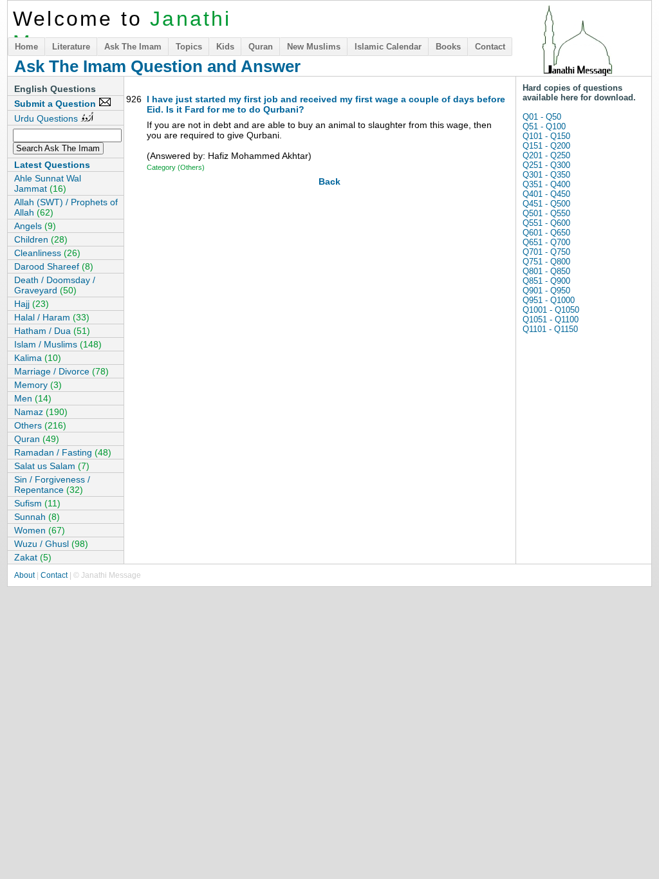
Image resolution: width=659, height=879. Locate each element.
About (24, 575)
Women (39, 530)
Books (448, 46)
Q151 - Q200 (546, 146)
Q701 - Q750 (546, 252)
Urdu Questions (47, 118)
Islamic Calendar (388, 46)
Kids (225, 46)
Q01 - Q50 (542, 117)
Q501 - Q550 (546, 213)
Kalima (37, 358)
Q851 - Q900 (546, 281)
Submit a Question (56, 103)
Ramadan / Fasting (62, 452)
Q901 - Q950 (546, 290)
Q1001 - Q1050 (551, 310)
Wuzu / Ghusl (51, 544)
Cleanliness (47, 253)
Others (40, 425)
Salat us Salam (51, 466)
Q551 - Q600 (546, 223)
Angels (35, 226)
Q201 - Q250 (546, 155)
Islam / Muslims (58, 344)
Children (41, 239)
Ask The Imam (133, 46)
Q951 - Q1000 (549, 300)
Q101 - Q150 (546, 136)
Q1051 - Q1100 (551, 319)
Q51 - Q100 (544, 126)
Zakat (32, 557)
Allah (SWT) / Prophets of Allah (66, 207)
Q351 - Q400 (546, 184)
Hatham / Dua (52, 331)
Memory (38, 385)
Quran (260, 46)
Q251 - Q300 (546, 165)
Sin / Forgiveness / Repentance (52, 484)
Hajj (31, 304)
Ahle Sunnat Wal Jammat (47, 183)
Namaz (41, 412)
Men (32, 398)
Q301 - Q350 (546, 175)
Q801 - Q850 (546, 271)
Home (26, 46)
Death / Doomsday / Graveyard (54, 285)
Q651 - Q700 (546, 242)
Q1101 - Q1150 (550, 329)
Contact (490, 46)
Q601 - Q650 (546, 232)
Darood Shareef (53, 266)
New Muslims (313, 46)
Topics (189, 46)
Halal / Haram (51, 317)
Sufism (37, 503)
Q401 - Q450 (546, 194)
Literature (71, 46)
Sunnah (37, 517)
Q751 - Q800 (546, 261)
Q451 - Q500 (546, 203)
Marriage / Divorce (61, 371)
